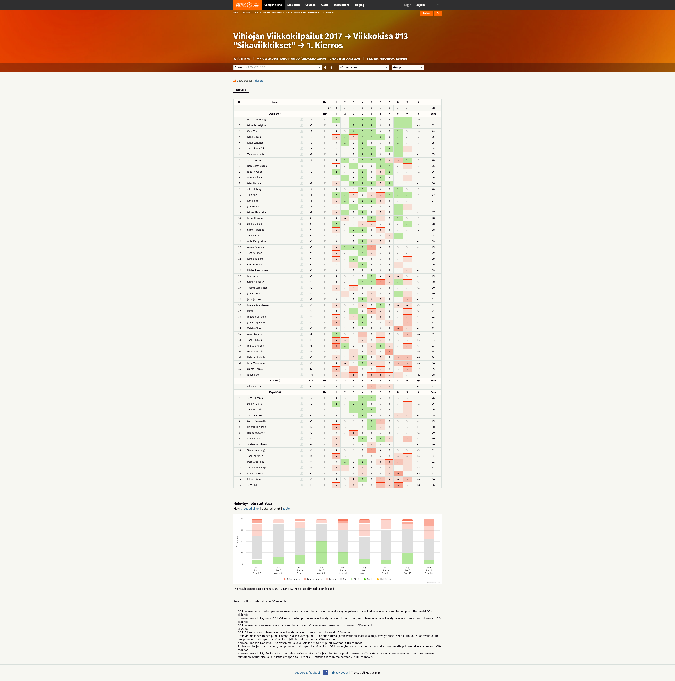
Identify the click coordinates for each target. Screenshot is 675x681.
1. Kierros (325, 45)
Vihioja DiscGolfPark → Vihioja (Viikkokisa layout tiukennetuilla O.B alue (308, 58)
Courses (310, 5)
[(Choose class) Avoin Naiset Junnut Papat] (364, 67)
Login (407, 5)
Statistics (293, 5)
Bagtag (359, 5)
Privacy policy (339, 672)
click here (257, 80)
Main (235, 12)
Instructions (341, 5)
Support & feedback (307, 672)
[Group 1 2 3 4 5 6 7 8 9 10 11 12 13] (408, 67)
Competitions (273, 5)
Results (241, 89)
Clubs (324, 5)
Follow (426, 13)
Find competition (250, 12)
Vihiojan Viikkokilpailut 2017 (287, 36)
